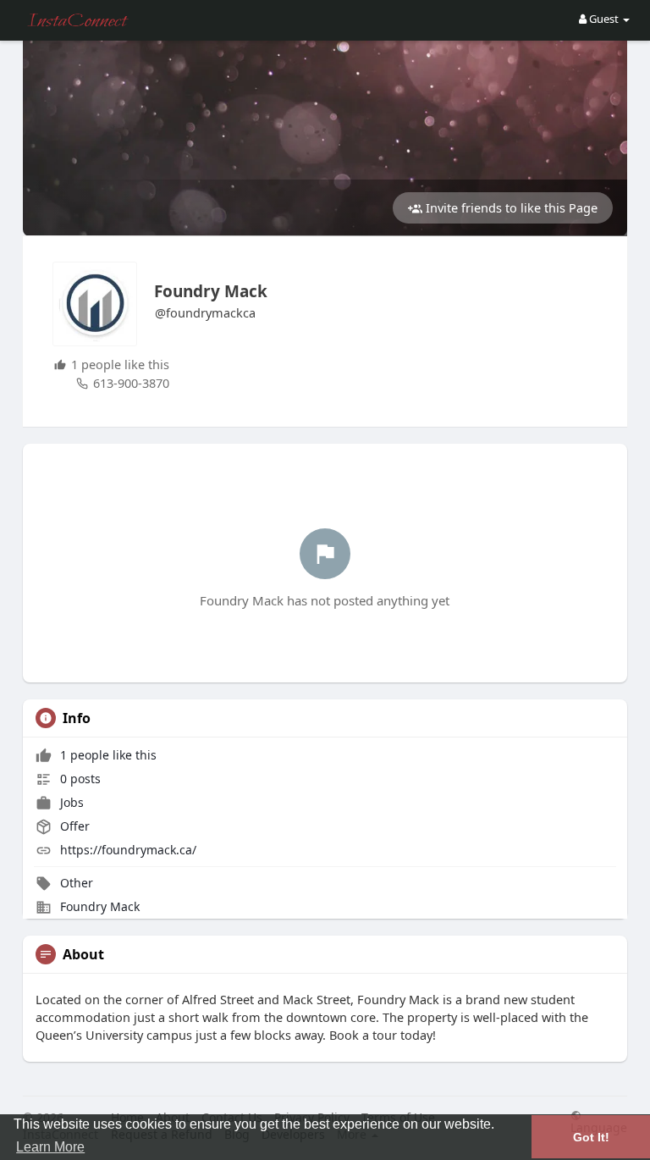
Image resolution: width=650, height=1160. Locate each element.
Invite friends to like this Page (510, 207)
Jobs (70, 802)
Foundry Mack (210, 291)
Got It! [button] (591, 1137)
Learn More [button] (50, 1147)
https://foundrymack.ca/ (128, 850)
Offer (73, 826)
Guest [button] (604, 18)
